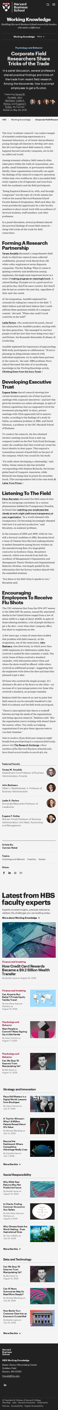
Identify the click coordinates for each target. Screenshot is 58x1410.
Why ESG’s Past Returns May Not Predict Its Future (12, 1185)
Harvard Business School (7, 1352)
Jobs (14, 1402)
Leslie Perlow (9, 322)
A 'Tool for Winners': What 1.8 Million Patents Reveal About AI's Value (14, 1122)
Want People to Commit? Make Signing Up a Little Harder (14, 1031)
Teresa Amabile (10, 253)
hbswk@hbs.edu (11, 1376)
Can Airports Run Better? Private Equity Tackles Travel (13, 997)
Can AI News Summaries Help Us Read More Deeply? (13, 1291)
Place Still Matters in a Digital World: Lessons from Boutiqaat (14, 1099)
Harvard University (26, 1402)
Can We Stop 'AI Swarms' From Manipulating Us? (11, 1063)
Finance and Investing (14, 961)
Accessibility (17, 1406)
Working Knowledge (29, 18)
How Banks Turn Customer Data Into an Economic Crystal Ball (15, 1313)
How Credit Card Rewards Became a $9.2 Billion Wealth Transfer (26, 970)
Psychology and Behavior (29, 47)
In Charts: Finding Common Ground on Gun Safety (14, 1207)
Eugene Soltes (9, 392)
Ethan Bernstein (10, 499)
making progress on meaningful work (30, 278)
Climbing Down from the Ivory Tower (21, 371)
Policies (5, 1406)
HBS (4, 120)
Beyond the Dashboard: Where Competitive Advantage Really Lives (15, 1145)
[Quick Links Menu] (53, 4)
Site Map (6, 1402)
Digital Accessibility (34, 1406)
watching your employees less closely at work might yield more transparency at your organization (27, 513)
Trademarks (42, 1402)
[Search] (48, 4)
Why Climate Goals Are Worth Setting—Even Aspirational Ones (15, 1229)
